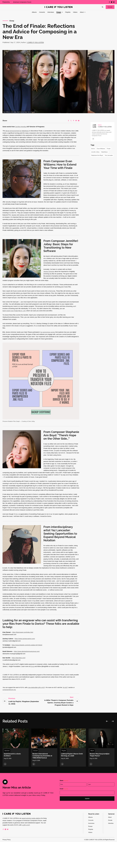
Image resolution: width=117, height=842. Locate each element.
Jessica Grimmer (48, 271)
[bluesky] (113, 2)
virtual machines (51, 208)
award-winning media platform (31, 818)
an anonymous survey (48, 332)
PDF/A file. (52, 291)
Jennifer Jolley (95, 152)
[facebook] (109, 2)
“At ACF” (65, 687)
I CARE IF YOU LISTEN (35, 42)
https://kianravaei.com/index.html (22, 632)
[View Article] (16, 748)
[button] (110, 7)
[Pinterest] (73, 120)
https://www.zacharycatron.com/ (25, 638)
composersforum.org (9, 690)
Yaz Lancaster (60, 530)
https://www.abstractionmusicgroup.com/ (27, 651)
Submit (87, 798)
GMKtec (22, 215)
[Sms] (76, 120)
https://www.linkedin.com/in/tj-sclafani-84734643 (27, 645)
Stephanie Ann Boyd (97, 155)
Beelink (14, 215)
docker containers (62, 208)
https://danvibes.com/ (18, 658)
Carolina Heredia (20, 126)
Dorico (93, 148)
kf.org (32, 666)
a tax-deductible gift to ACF (36, 687)
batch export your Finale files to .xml (14, 311)
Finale (108, 148)
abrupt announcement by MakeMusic (17, 131)
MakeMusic (104, 152)
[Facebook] (68, 120)
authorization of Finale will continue (67, 186)
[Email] (78, 120)
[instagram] (111, 2)
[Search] (102, 7)
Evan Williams (101, 148)
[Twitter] (71, 120)
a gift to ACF (26, 825)
